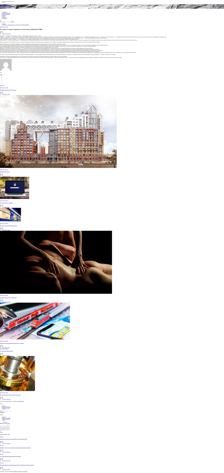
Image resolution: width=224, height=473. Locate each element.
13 (4, 427)
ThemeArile (25, 471)
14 (6, 427)
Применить (2, 412)
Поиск (12, 21)
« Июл (1, 432)
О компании (4, 12)
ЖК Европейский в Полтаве (5, 171)
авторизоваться (21, 401)
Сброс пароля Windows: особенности (6, 202)
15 (7, 427)
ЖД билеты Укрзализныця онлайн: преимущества (8, 225)
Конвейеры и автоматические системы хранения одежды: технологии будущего (13, 439)
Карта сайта (4, 18)
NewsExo (20, 471)
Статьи (3, 16)
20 (4, 428)
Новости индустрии (6, 13)
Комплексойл (5, 5)
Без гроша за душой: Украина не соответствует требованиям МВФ (15, 24)
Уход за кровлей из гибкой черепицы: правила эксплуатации (10, 456)
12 (3, 427)
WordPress (15, 471)
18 (2, 428)
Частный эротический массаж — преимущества (8, 297)
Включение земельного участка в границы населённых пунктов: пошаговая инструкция (15, 447)
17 (0, 428)
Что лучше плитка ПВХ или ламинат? (6, 351)
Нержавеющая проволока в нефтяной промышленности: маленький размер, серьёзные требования (17, 465)
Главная (3, 23)
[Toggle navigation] (0, 10)
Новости (4, 15)
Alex (4, 33)
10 (0, 427)
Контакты (4, 17)
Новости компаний (6, 14)
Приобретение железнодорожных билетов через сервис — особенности (12, 343)
